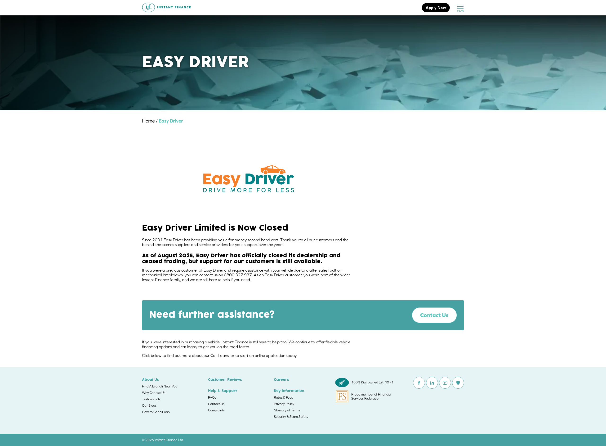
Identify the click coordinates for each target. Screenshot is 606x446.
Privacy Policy (284, 404)
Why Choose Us (153, 393)
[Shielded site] (458, 383)
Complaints (216, 410)
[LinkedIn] (432, 383)
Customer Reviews (225, 380)
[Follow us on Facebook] (419, 383)
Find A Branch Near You (159, 386)
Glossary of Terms (287, 410)
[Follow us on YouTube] (445, 383)
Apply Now (436, 7)
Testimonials (151, 399)
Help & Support (222, 391)
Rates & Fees (283, 397)
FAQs (212, 397)
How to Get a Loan (156, 412)
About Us (150, 380)
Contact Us (434, 315)
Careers (281, 380)
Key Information (289, 391)
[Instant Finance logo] (166, 8)
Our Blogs (149, 405)
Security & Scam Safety (291, 417)
